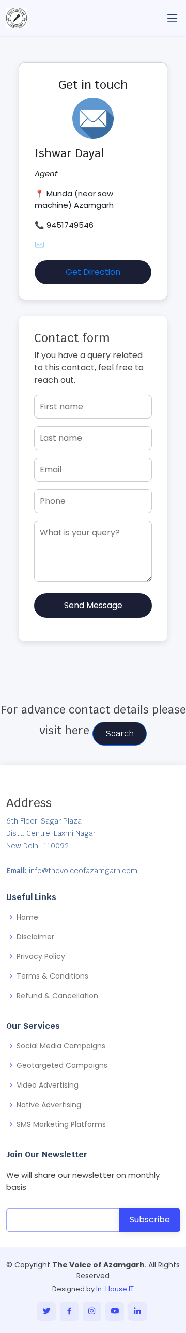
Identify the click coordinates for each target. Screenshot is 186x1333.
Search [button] (119, 733)
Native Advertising (49, 1104)
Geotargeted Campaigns (62, 1065)
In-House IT (115, 1289)
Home (27, 917)
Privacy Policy (41, 956)
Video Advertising (48, 1085)
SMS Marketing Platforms (61, 1124)
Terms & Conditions (52, 976)
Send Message (93, 605)
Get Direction (93, 272)
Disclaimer (35, 936)
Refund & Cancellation (57, 995)
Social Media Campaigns (61, 1045)
